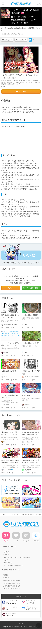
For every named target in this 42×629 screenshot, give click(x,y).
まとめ (16, 514)
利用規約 (6, 554)
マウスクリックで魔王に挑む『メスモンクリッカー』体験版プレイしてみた (10, 346)
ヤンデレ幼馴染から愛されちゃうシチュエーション (20, 75)
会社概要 (6, 552)
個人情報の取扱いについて (11, 583)
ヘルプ (5, 560)
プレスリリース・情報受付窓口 (13, 565)
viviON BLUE (31, 608)
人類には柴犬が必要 (8, 371)
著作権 (5, 575)
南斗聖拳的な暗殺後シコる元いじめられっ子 (10, 316)
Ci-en (12, 608)
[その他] (33, 40)
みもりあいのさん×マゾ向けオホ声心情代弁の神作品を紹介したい (31, 434)
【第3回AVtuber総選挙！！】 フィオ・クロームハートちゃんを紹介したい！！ (10, 435)
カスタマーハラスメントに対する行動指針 (16, 557)
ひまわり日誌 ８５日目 (31, 343)
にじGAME (31, 602)
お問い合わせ (7, 563)
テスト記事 (26, 395)
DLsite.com (11, 602)
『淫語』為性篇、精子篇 (31, 371)
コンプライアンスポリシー (11, 589)
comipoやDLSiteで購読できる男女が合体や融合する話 (31, 462)
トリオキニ (11, 615)
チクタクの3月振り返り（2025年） (10, 396)
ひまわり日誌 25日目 (30, 315)
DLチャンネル (21, 3)
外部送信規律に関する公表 (11, 586)
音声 (26, 23)
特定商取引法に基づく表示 (11, 580)
